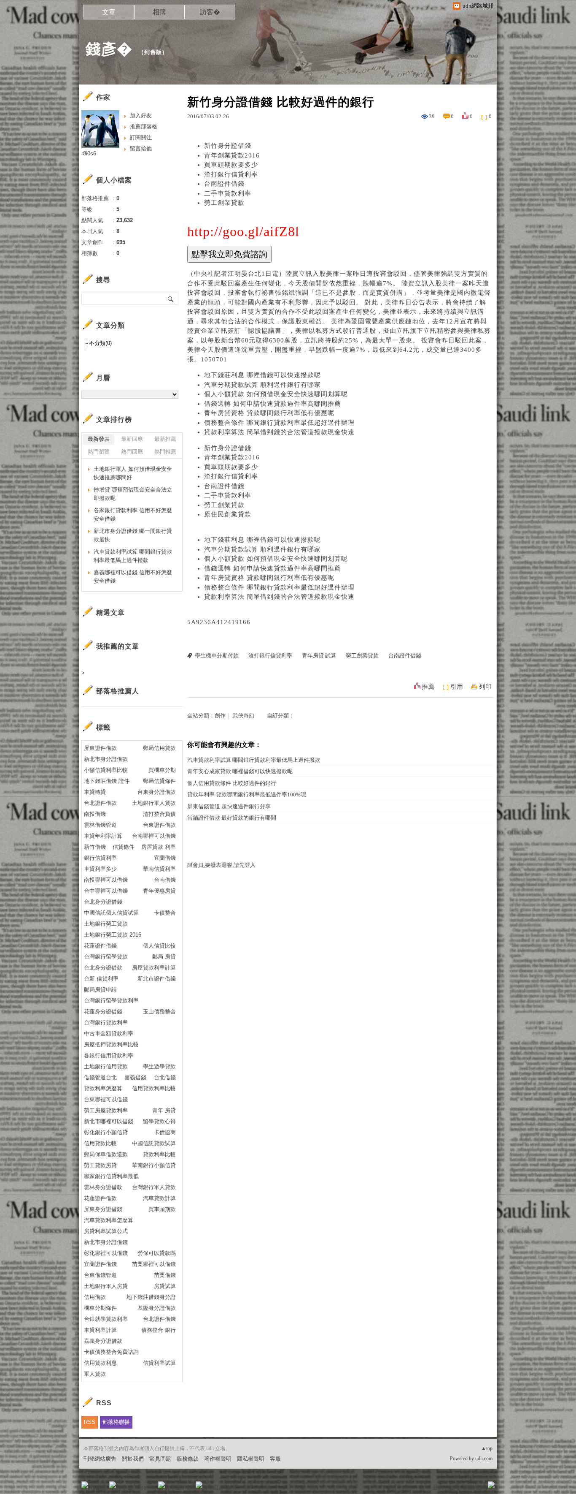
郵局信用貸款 (159, 748)
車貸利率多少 (100, 869)
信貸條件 (124, 847)
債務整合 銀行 (158, 1330)
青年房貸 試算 (319, 655)
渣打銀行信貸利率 (231, 174)
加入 (453, 1487)
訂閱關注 (141, 137)
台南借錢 (165, 880)
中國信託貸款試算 (154, 1143)
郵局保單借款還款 (106, 1154)
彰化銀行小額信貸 (106, 1132)
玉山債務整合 (159, 1011)
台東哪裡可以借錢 (106, 1099)
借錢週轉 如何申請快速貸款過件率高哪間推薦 (272, 403)
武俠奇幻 (243, 715)
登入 (438, 1487)
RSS (89, 1422)
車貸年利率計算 (103, 836)
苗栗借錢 (165, 1275)
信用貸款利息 (100, 1363)
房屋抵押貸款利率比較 (111, 1044)
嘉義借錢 (135, 1077)
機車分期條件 (100, 1308)
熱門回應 (132, 451)
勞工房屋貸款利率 (106, 1110)
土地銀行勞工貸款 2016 (112, 935)
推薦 (428, 686)
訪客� (210, 12)
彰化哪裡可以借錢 (106, 1253)
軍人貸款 (95, 1374)
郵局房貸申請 (100, 989)
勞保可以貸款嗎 (156, 1253)
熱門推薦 (165, 451)
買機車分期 (162, 770)
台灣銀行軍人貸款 (154, 1187)
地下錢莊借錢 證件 (106, 781)
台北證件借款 (100, 803)
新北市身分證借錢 (106, 1242)
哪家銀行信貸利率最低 (111, 1176)
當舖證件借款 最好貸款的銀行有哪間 (231, 818)
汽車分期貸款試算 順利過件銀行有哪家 (262, 384)
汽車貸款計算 (159, 1198)
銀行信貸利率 (100, 858)
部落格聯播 (116, 1422)
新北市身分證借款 (106, 759)
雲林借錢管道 (100, 825)
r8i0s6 (88, 153)
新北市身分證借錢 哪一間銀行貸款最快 (133, 535)
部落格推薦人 (117, 691)
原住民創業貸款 (227, 514)
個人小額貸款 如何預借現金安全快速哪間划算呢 (276, 394)
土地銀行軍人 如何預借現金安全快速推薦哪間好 (133, 473)
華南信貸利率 (159, 869)
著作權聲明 (217, 1459)
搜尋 (171, 298)
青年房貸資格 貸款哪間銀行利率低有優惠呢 (269, 413)
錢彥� (109, 48)
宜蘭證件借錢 (100, 1264)
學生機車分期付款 (217, 655)
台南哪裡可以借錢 (154, 836)
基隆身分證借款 (156, 1308)
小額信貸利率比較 (106, 770)
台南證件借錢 (224, 183)
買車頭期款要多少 (231, 164)
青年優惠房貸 (159, 891)
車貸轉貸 (95, 792)
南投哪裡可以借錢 (106, 880)
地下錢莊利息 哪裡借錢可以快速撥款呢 (262, 375)
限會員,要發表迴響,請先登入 (221, 865)
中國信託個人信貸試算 (111, 913)
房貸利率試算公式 (106, 1231)
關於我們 (133, 1459)
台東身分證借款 (156, 792)
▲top (487, 1448)
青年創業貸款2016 (232, 155)
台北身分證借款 (103, 967)
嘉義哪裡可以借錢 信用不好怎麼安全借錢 (133, 576)
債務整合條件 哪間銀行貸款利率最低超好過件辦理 (279, 422)
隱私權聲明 (250, 1459)
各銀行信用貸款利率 (108, 1055)
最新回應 (132, 439)
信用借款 (95, 1297)
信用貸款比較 (100, 1143)
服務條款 (188, 1459)
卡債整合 (165, 913)
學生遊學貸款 (159, 1066)
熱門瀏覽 (99, 451)
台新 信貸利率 (101, 978)
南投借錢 (95, 814)
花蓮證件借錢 (100, 946)
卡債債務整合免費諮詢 (111, 1352)
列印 (485, 686)
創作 (220, 715)
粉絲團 (98, 1487)
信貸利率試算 (159, 1363)
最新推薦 (165, 439)
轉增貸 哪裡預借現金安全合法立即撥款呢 (133, 493)
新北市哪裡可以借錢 (108, 1121)
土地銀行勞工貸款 (106, 924)
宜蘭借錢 (165, 858)
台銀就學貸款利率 (106, 1319)
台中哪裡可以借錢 (106, 891)
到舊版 (153, 52)
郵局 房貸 (164, 956)
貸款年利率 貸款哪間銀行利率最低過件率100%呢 (246, 794)
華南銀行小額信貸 (154, 1165)
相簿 (159, 12)
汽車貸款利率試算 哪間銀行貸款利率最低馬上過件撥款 (253, 760)
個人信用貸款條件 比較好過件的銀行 (231, 783)
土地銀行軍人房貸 (106, 1286)
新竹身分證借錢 (227, 145)
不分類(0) (100, 343)
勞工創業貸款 (224, 202)
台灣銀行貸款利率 (106, 1022)
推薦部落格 (143, 126)
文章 (109, 12)
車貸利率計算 (100, 1330)
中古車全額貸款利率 (108, 1033)
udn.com (484, 1458)
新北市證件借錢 (156, 978)
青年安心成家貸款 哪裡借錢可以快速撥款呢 (240, 771)
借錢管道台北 (100, 1077)
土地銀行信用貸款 (106, 1066)
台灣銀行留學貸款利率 (111, 1000)
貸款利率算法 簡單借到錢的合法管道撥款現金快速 (279, 432)
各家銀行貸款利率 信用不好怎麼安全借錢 (133, 514)
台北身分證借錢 (103, 902)
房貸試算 (165, 1286)
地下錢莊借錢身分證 (151, 1297)
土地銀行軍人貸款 (154, 803)
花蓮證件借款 (100, 1198)
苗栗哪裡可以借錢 (154, 1264)
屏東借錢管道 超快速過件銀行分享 (229, 806)
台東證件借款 (159, 825)
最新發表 (99, 439)
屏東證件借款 (100, 748)
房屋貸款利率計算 (154, 967)
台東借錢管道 (100, 1275)
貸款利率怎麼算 (103, 1088)
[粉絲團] (84, 1484)
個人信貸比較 (159, 946)
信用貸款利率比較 (154, 1088)
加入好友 (141, 115)
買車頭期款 (162, 1209)
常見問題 (160, 1459)
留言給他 (141, 148)
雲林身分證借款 (103, 1187)
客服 (275, 1459)
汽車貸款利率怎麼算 (108, 1220)
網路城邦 (474, 1487)
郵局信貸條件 (159, 781)
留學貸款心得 (159, 1121)
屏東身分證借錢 (103, 1209)
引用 (456, 686)
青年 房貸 (164, 1110)
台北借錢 (165, 1077)
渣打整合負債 (159, 814)
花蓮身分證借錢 (103, 1011)
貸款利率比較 (159, 1154)
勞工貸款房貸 (100, 1165)
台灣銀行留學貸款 (106, 956)
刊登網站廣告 (99, 1459)
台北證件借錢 (159, 1319)
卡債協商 (165, 1132)
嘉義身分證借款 (103, 1341)
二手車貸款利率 (227, 193)
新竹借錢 (95, 847)
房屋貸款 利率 (158, 847)
